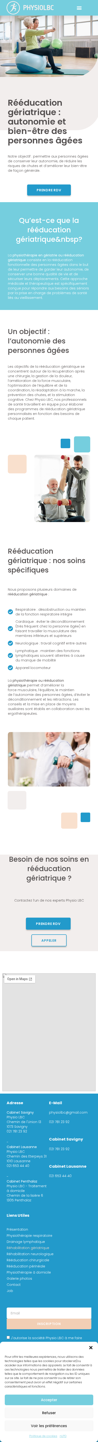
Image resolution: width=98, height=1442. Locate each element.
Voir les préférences (49, 1425)
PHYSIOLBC (38, 8)
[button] (90, 1347)
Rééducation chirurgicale (28, 1260)
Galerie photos (19, 1278)
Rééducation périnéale (26, 1266)
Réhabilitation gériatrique (28, 1248)
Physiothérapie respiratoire (29, 1235)
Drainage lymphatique (26, 1241)
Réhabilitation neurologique (30, 1254)
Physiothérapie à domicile (29, 1272)
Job (10, 1290)
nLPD (63, 1436)
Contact (14, 1284)
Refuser (49, 1412)
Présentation (17, 1229)
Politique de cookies (43, 1436)
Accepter (49, 1399)
